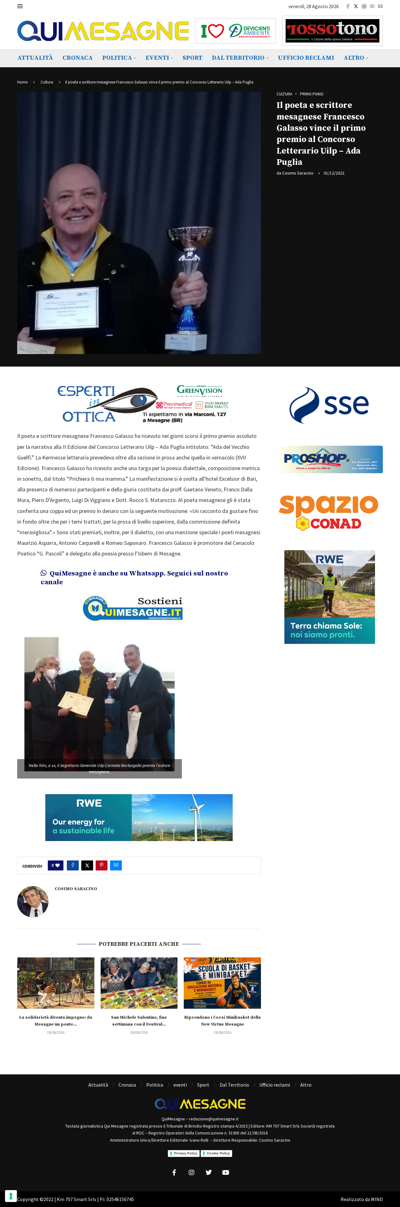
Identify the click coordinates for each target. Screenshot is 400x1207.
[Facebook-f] (174, 1172)
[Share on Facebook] (73, 865)
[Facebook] (347, 6)
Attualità (35, 58)
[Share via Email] (116, 865)
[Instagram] (364, 6)
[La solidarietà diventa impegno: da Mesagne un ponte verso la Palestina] (55, 983)
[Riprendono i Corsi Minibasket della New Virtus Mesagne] (222, 983)
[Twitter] (355, 6)
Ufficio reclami (306, 58)
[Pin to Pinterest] (102, 865)
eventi (157, 58)
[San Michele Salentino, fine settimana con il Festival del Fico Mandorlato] (139, 983)
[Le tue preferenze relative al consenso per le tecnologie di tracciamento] (11, 1196)
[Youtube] (372, 6)
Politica (117, 58)
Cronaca (77, 58)
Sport (192, 58)
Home (22, 82)
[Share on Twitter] (87, 865)
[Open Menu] (20, 6)
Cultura (47, 82)
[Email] (380, 6)
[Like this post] (57, 865)
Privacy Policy (185, 1153)
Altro (353, 58)
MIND (377, 1199)
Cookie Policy (218, 1153)
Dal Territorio (238, 58)
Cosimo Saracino (297, 173)
